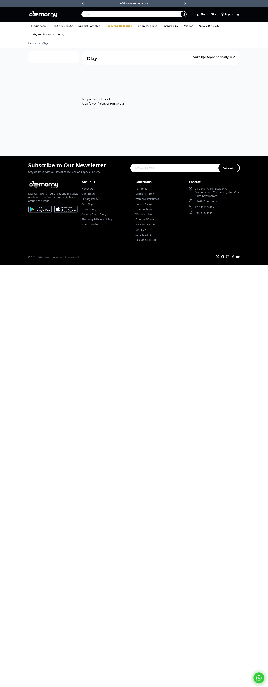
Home (32, 43)
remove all (117, 103)
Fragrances (38, 26)
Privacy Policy (90, 199)
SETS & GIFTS (143, 234)
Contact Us (88, 193)
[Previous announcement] (83, 3)
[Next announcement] (185, 3)
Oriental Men (143, 209)
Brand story (89, 209)
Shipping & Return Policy (97, 219)
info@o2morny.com (206, 201)
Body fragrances (145, 224)
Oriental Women (145, 219)
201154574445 (203, 212)
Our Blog (87, 204)
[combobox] (126, 14)
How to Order (90, 224)
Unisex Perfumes (145, 204)
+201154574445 (204, 207)
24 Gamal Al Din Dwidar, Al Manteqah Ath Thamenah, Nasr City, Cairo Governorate (217, 192)
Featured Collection (119, 26)
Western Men (143, 214)
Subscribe (229, 168)
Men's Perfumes (145, 193)
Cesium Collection (146, 239)
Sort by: (199, 57)
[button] (238, 14)
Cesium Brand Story (94, 214)
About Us (87, 188)
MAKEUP (140, 229)
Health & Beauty (62, 26)
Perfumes (141, 188)
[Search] (183, 14)
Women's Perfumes (147, 199)
